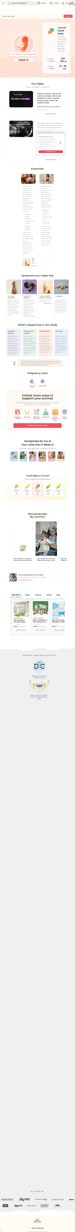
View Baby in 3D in (23, 54)
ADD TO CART (21, 630)
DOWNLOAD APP (51, 151)
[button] (13, 298)
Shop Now (47, 303)
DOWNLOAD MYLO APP (37, 425)
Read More (50, 114)
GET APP (68, 16)
